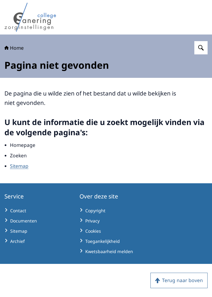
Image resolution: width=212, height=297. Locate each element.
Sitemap (19, 166)
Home (17, 47)
